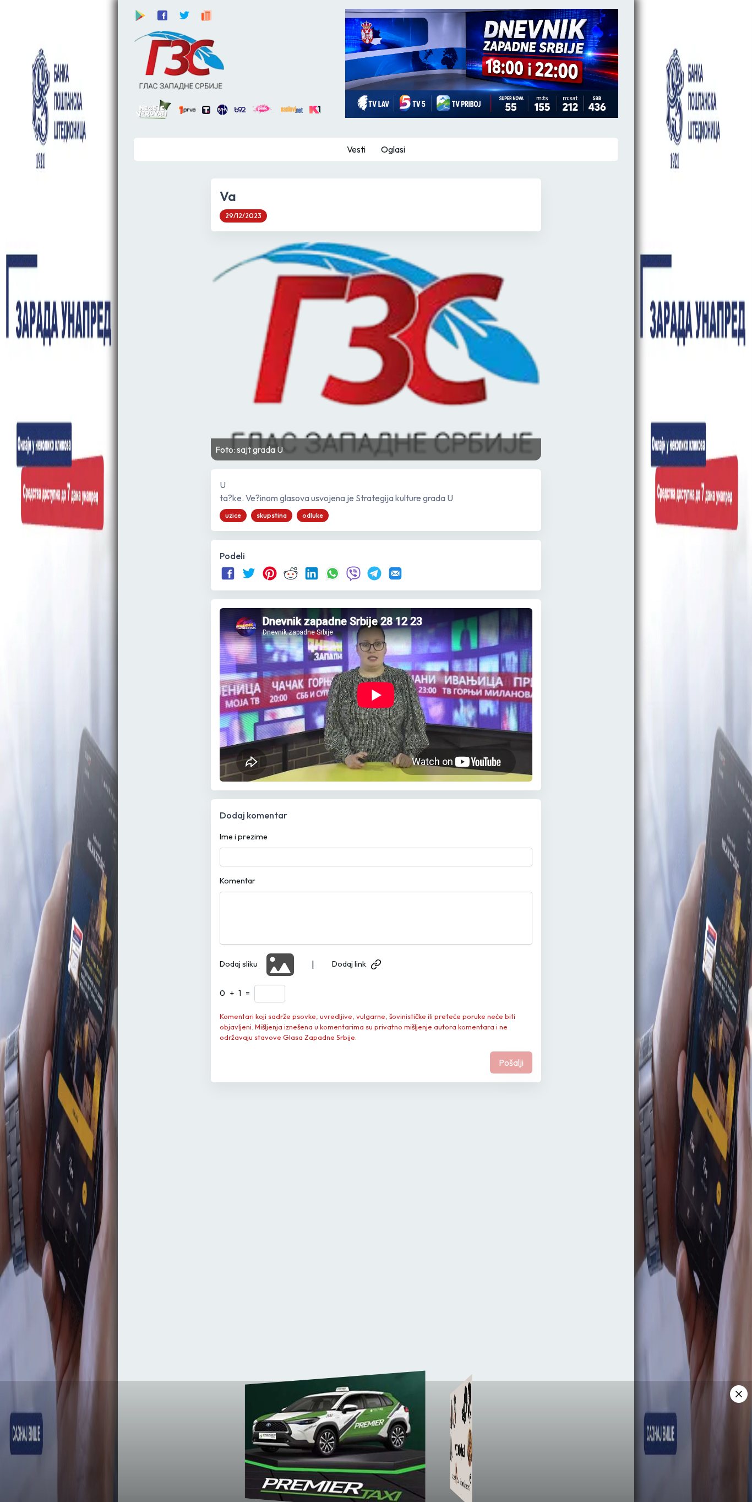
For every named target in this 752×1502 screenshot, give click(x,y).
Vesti (356, 149)
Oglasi (393, 149)
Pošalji (511, 1062)
